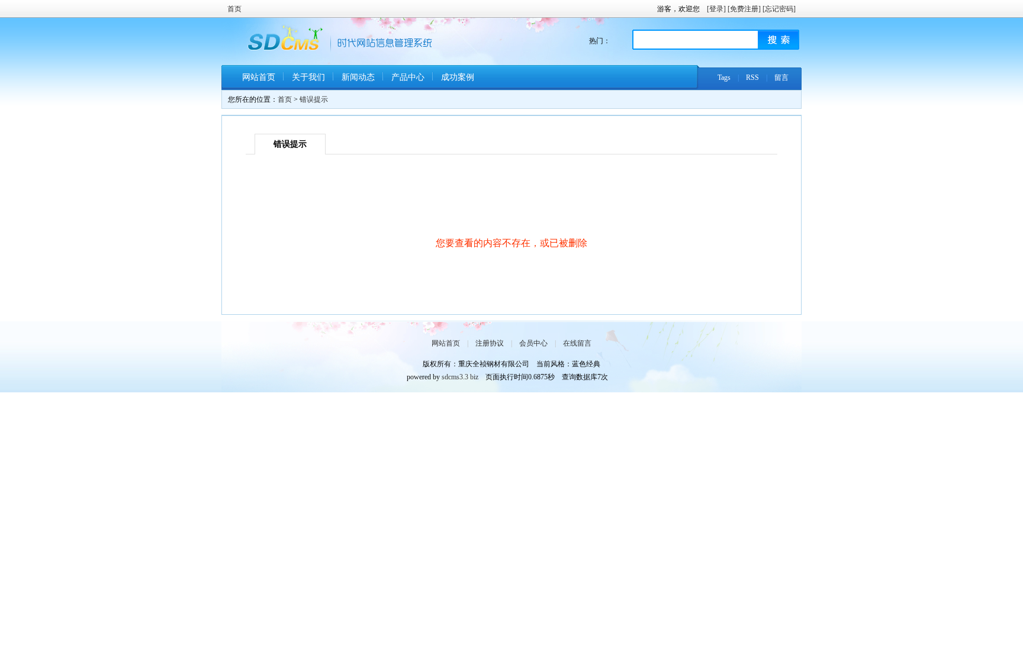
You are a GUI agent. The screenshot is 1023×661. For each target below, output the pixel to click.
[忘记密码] (779, 9)
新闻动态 (358, 77)
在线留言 (577, 343)
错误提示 (314, 99)
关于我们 (308, 77)
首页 (234, 9)
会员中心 (533, 343)
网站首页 (258, 77)
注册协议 (489, 343)
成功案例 (457, 77)
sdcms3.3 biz (460, 377)
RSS (752, 77)
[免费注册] (744, 9)
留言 (781, 77)
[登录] (716, 9)
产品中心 (407, 77)
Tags (724, 77)
